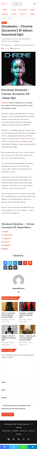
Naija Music (23, 10)
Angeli (5, 231)
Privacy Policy (6, 431)
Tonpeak (18, 434)
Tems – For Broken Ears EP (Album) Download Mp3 (8, 315)
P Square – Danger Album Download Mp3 (26, 315)
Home (5, 10)
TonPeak (18, 427)
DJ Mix (14, 14)
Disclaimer (15, 431)
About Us (32, 431)
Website (4, 398)
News (32, 10)
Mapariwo (7, 238)
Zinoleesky (5, 102)
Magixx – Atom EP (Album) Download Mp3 (9, 338)
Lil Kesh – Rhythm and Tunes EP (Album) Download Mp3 (27, 338)
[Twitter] (10, 263)
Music (14, 10)
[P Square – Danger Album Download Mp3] (27, 306)
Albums (5, 14)
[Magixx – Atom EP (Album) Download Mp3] (10, 329)
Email (4, 390)
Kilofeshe (6, 245)
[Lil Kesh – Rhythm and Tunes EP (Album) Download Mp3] (27, 329)
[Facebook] (5, 263)
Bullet (5, 248)
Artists (23, 14)
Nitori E (6, 241)
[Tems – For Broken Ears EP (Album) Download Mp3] (10, 306)
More (32, 14)
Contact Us (23, 431)
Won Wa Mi (7, 235)
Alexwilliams (7, 45)
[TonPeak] (17, 3)
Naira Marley (22, 138)
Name (4, 382)
